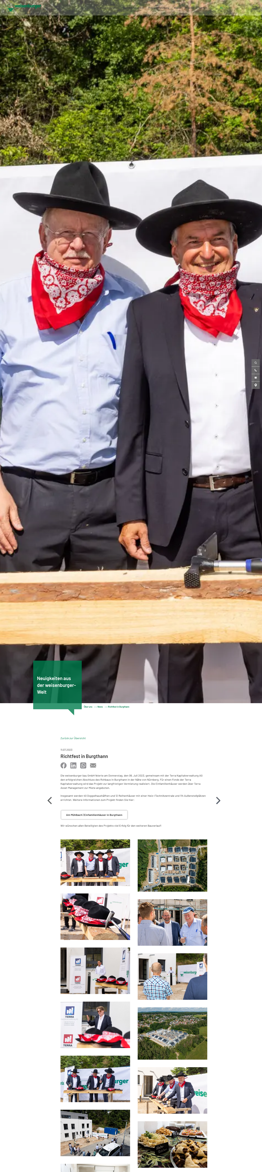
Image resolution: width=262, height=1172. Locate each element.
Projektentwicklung (158, 7)
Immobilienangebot (133, 7)
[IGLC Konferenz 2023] (218, 800)
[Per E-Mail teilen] (93, 765)
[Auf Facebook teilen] (63, 765)
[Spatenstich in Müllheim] (49, 800)
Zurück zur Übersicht (73, 738)
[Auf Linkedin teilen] (73, 765)
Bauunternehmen (109, 7)
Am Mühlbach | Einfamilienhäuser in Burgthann (94, 814)
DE (221, 7)
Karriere (203, 7)
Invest (177, 7)
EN (226, 7)
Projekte (189, 7)
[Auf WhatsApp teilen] (83, 765)
